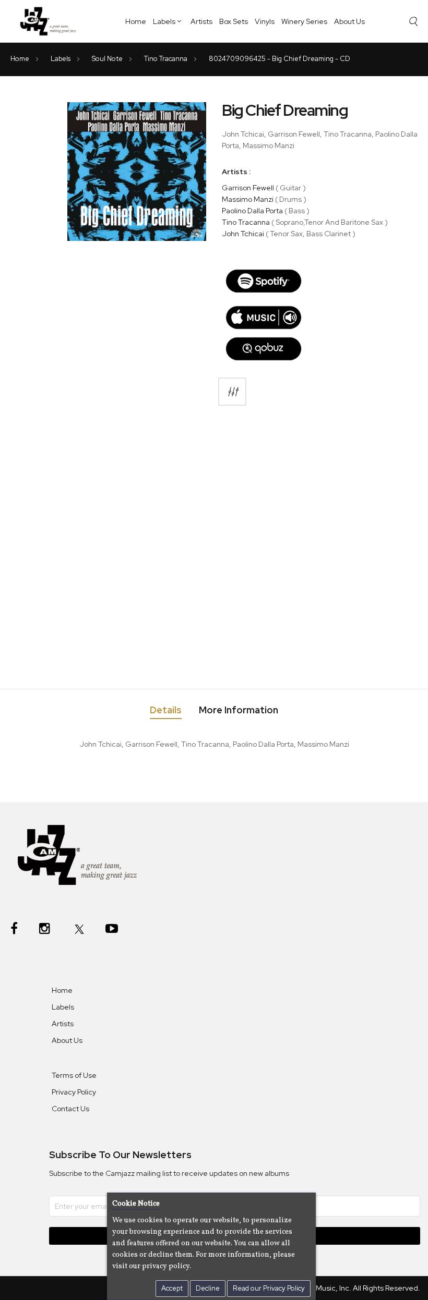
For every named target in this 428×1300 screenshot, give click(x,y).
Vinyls (265, 21)
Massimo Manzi (248, 199)
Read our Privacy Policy (269, 1288)
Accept (172, 1288)
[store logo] (51, 21)
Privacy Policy (74, 1092)
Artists (201, 21)
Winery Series (304, 21)
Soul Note (108, 58)
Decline (208, 1288)
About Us (349, 21)
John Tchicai (243, 233)
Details (166, 710)
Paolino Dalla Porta (252, 210)
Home (135, 21)
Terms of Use (74, 1075)
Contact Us (70, 1108)
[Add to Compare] (232, 392)
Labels (164, 21)
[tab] (166, 712)
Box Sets (233, 21)
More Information (238, 710)
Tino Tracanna (166, 58)
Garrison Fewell (248, 187)
